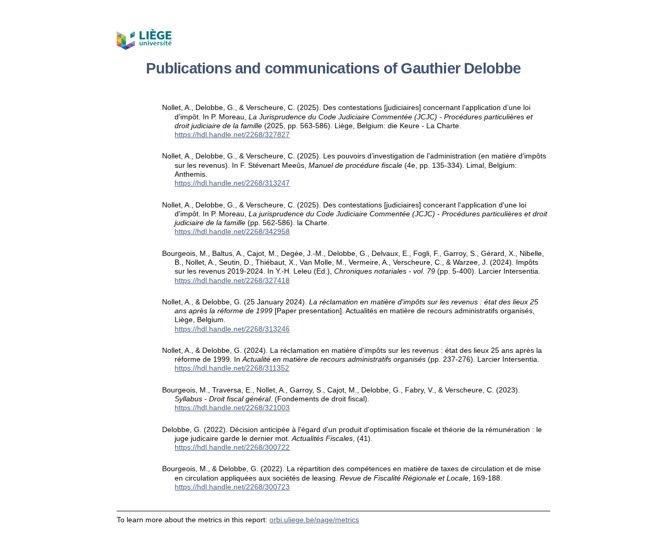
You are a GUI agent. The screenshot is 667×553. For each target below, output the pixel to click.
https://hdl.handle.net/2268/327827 (232, 134)
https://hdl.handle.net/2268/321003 (232, 407)
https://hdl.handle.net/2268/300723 (232, 487)
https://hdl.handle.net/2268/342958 (232, 231)
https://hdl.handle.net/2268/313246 (232, 329)
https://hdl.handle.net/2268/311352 (232, 368)
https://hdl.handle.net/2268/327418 (232, 280)
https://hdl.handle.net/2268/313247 (232, 183)
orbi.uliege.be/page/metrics (314, 519)
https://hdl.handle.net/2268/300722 (232, 447)
